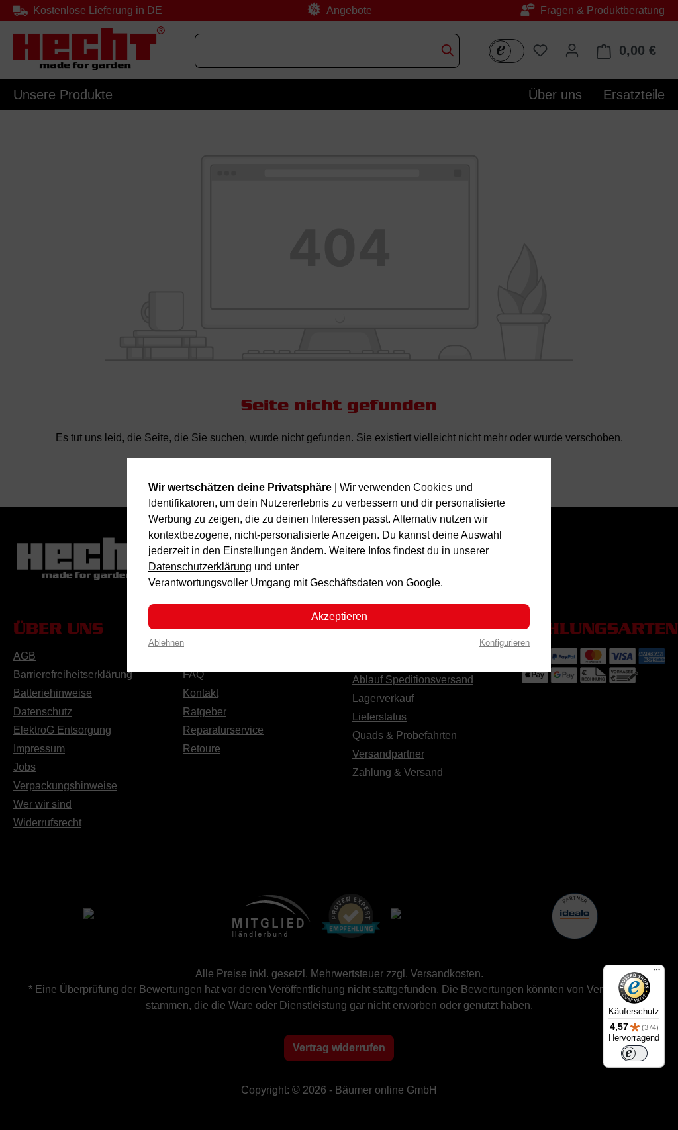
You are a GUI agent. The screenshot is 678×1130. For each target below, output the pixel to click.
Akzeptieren (339, 616)
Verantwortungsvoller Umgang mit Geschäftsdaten (265, 582)
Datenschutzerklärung (200, 566)
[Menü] (657, 972)
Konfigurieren (504, 643)
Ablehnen (166, 643)
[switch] (634, 1053)
